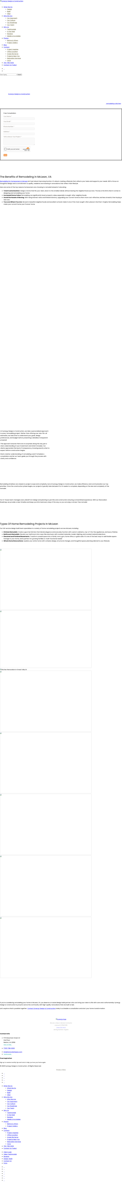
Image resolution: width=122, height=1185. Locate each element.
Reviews (10, 1117)
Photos (6, 1122)
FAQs (9, 1144)
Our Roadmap (12, 1106)
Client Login (8, 1152)
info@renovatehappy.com (13, 1052)
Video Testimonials (10, 1154)
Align (9, 1095)
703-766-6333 (9, 1146)
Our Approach (12, 1102)
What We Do (8, 1086)
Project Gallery (12, 1126)
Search (19, 74)
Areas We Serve (61, 1027)
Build (8, 1093)
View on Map (7, 1045)
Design (9, 1090)
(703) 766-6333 (9, 1048)
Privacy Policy (61, 1070)
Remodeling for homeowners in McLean (14, 181)
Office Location (12, 1135)
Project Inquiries (12, 1133)
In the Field (11, 1115)
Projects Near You (13, 1139)
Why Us (6, 1110)
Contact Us (8, 1161)
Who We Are (8, 1097)
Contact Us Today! (10, 1148)
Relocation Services (14, 1142)
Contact (6, 1131)
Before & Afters (12, 1124)
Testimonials (7, 1054)
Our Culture (11, 1104)
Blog (5, 1128)
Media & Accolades (14, 1119)
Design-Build (8, 1159)
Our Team (10, 1108)
